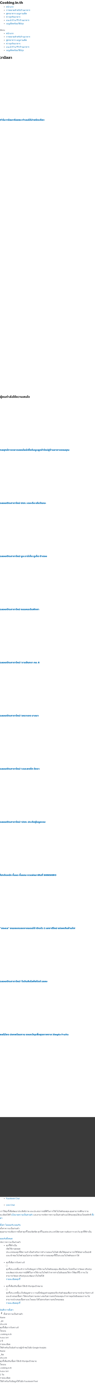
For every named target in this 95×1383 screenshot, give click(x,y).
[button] (47, 30)
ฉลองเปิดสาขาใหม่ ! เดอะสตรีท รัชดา (20, 769)
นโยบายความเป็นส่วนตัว (22, 1215)
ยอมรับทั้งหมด (6, 1238)
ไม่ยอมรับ (9, 1225)
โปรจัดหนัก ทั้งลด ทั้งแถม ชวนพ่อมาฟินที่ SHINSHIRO (28, 875)
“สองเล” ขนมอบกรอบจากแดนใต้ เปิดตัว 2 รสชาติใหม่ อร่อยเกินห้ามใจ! (37, 928)
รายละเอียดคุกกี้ (13, 1279)
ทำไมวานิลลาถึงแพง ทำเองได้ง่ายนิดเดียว (22, 120)
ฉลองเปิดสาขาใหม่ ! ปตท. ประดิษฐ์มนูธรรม (23, 822)
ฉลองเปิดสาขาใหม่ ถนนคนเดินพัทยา (19, 609)
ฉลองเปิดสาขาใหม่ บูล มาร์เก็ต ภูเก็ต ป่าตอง (23, 556)
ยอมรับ (17, 1225)
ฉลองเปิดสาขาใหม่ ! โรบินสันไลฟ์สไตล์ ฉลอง (23, 981)
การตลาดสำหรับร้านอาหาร (18, 10)
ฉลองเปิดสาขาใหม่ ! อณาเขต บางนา (19, 715)
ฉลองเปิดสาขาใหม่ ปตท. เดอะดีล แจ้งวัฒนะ (23, 503)
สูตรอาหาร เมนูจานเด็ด (16, 13)
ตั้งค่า (2, 1225)
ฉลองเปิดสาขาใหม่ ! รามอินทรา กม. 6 (20, 662)
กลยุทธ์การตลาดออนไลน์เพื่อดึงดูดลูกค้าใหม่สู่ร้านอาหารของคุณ (34, 450)
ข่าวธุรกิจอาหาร (13, 17)
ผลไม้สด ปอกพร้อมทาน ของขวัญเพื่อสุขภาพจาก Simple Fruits (34, 1034)
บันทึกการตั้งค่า (6, 1310)
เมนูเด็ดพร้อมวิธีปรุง (15, 23)
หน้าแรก (10, 7)
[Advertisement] (47, 78)
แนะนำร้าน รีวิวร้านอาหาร (17, 20)
